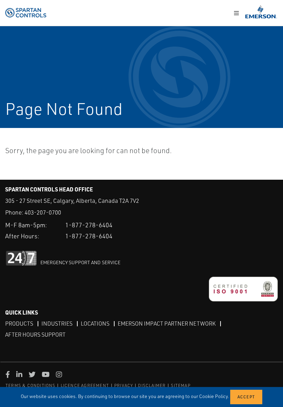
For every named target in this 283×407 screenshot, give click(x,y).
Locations (95, 323)
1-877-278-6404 (89, 225)
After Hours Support (35, 334)
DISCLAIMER (152, 385)
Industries (56, 323)
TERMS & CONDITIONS (31, 385)
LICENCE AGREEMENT (85, 385)
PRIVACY (123, 385)
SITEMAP (180, 385)
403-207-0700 (43, 212)
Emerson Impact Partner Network (167, 323)
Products (19, 323)
